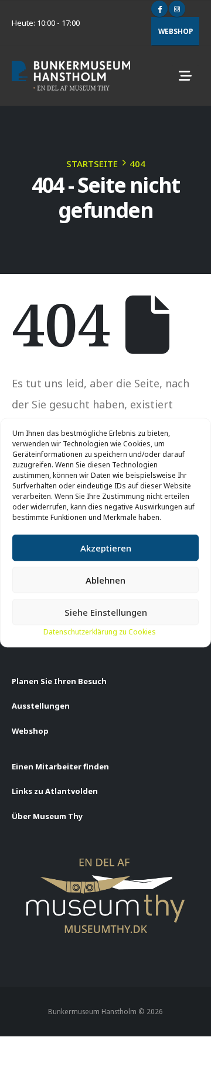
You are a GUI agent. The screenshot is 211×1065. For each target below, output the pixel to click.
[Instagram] (177, 9)
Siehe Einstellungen (105, 612)
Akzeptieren (105, 548)
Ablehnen (105, 580)
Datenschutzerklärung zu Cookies (99, 632)
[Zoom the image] (105, 863)
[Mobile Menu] (185, 75)
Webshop (175, 31)
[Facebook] (159, 9)
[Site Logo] (71, 76)
